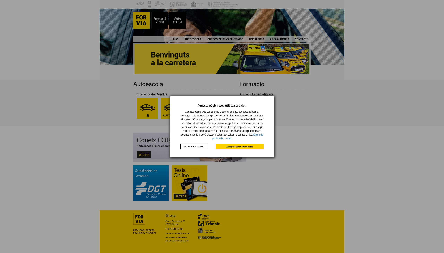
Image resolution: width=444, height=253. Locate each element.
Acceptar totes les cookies (239, 146)
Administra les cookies (194, 146)
